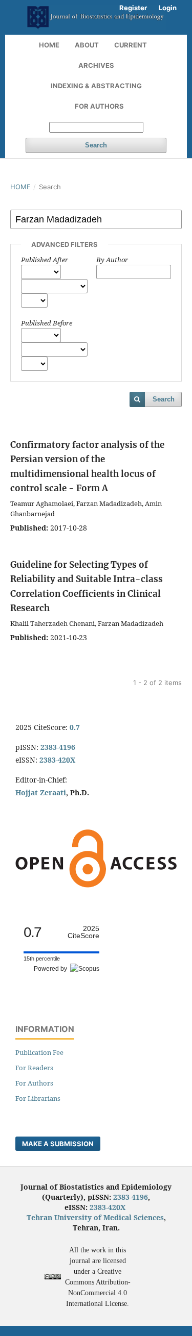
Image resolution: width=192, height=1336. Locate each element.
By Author (112, 259)
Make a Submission (58, 1144)
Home (49, 45)
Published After (44, 259)
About (87, 45)
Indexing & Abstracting (96, 86)
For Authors (99, 106)
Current (130, 45)
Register (133, 8)
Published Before (46, 322)
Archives (96, 65)
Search (96, 145)
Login (168, 8)
